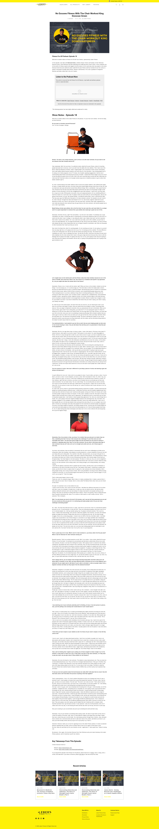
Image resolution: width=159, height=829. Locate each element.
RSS (101, 100)
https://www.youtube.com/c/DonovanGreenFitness (71, 749)
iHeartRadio (96, 100)
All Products (75, 4)
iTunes (92, 752)
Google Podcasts (84, 100)
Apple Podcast (70, 100)
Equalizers (64, 4)
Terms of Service (86, 819)
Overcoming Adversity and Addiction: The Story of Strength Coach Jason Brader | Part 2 (68, 792)
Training (96, 4)
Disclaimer (84, 815)
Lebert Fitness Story (101, 812)
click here (81, 754)
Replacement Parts (115, 812)
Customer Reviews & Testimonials (101, 815)
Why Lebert (86, 4)
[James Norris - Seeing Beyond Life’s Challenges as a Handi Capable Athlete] (113, 778)
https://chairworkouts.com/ (65, 747)
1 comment (70, 18)
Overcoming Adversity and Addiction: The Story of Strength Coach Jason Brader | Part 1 (90, 792)
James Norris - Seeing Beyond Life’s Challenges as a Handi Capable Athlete (113, 791)
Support (112, 815)
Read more (40, 796)
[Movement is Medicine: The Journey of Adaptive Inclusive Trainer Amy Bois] (45, 778)
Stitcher (77, 100)
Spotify (91, 100)
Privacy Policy (85, 817)
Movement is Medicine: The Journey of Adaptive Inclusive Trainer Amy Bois (46, 791)
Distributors (84, 812)
